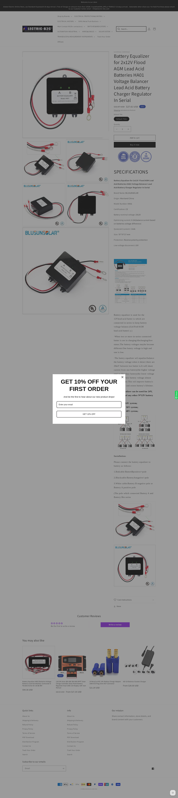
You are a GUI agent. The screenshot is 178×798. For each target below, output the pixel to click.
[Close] (122, 377)
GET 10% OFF (89, 414)
